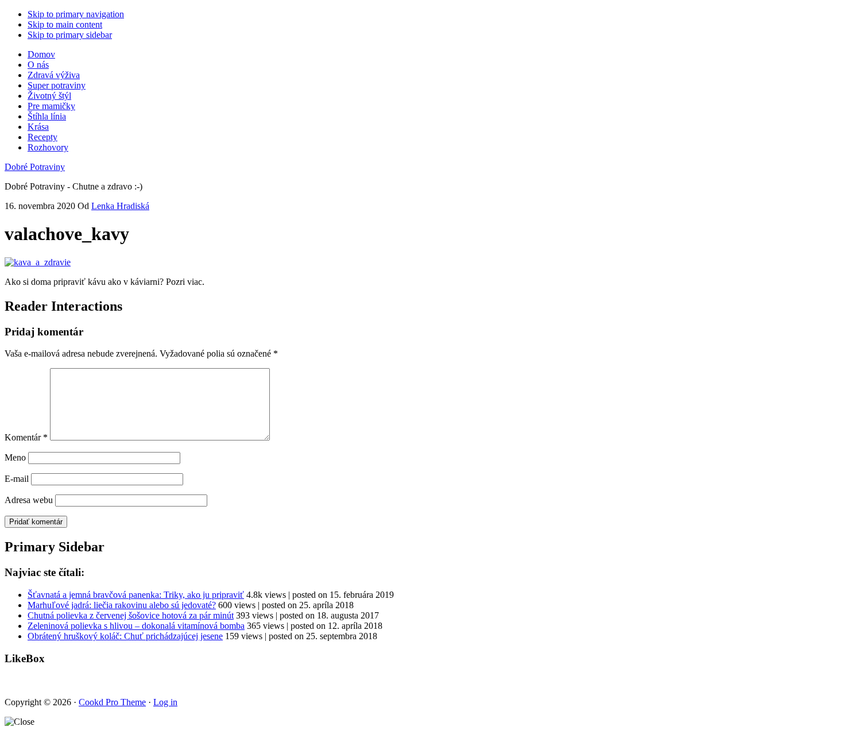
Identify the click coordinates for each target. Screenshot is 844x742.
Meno (15, 457)
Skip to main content (65, 24)
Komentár (26, 437)
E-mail (17, 479)
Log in (165, 702)
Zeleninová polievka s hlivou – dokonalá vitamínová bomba (136, 626)
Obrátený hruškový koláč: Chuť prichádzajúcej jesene (125, 636)
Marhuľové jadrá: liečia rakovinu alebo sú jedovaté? (122, 605)
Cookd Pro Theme (112, 702)
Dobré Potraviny (35, 167)
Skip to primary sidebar (70, 35)
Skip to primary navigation (76, 14)
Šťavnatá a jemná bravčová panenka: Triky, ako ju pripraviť (136, 595)
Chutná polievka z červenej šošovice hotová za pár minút (131, 615)
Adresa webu (29, 500)
